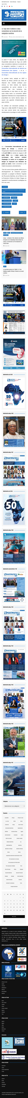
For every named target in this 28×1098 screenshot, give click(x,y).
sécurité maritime (7, 203)
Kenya (3, 1080)
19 (10, 907)
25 (7, 910)
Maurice (3, 989)
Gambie (3, 1004)
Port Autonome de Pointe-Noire (14, 862)
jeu (20, 842)
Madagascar (4, 987)
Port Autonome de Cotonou (14, 859)
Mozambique (4, 991)
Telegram (19, 2)
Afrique (13, 817)
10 (4, 904)
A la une (5, 187)
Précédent (7, 212)
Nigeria (3, 1010)
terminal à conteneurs (10, 883)
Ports (21, 866)
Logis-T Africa (4, 4)
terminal (20, 879)
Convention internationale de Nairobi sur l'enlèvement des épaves (13, 190)
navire (16, 200)
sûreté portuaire (9, 879)
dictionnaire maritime (9, 828)
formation (15, 835)
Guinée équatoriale (5, 1069)
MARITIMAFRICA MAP (5, 2)
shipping (21, 869)
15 (20, 904)
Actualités (7, 817)
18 (7, 907)
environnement (7, 835)
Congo (5, 232)
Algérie (3, 1021)
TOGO (15, 203)
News (11, 37)
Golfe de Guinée (9, 838)
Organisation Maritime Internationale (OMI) (14, 855)
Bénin (15, 821)
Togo (23, 37)
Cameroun (7, 824)
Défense (6, 831)
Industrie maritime (10, 842)
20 (13, 907)
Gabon (22, 835)
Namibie (3, 993)
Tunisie (3, 1031)
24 (4, 910)
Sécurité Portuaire (19, 872)
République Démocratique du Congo (17, 232)
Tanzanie (3, 1086)
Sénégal (6, 876)
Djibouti (3, 1078)
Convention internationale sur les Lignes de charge (13, 194)
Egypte (22, 831)
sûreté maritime (20, 876)
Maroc (8, 852)
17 (4, 907)
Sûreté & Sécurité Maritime (17, 37)
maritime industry (19, 848)
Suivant (21, 212)
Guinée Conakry (19, 838)
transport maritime (7, 206)
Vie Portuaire (6, 235)
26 (10, 910)
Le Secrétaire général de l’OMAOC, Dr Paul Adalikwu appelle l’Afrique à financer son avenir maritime (13, 271)
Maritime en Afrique (7, 200)
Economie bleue (14, 831)
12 (10, 904)
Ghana (3, 1006)
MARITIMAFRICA (6, 197)
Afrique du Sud (20, 817)
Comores (3, 985)
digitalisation (20, 828)
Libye (3, 1025)
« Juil (4, 921)
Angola (3, 984)
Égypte (3, 1023)
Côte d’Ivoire (4, 1002)
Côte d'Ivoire (20, 824)
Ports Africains (7, 869)
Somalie (3, 1082)
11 (7, 904)
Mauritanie (4, 1029)
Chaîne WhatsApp (13, 2)
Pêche (15, 869)
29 (20, 910)
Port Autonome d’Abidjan (10, 866)
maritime (14, 197)
